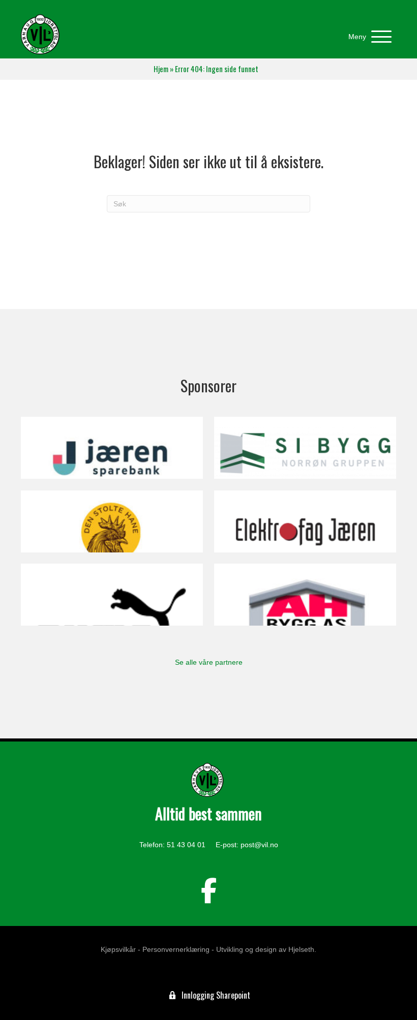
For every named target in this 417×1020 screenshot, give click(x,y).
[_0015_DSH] (112, 521)
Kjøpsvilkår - (120, 949)
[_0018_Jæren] (112, 448)
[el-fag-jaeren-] (305, 521)
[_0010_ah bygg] (305, 595)
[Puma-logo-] (112, 595)
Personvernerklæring (176, 949)
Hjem (161, 69)
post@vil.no (259, 845)
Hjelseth (301, 949)
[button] (367, 36)
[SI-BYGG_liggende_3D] (305, 448)
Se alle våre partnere (209, 662)
